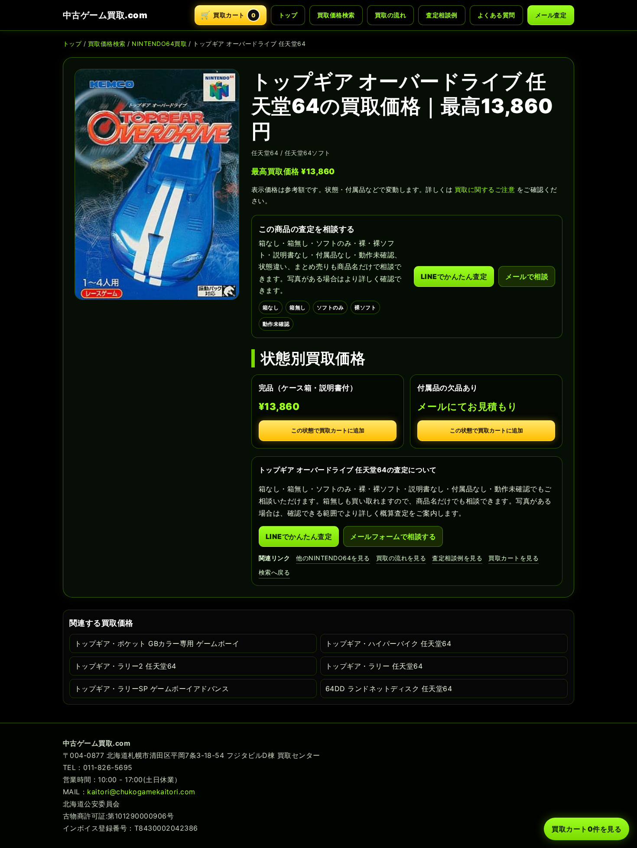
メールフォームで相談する (393, 536)
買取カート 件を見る (586, 829)
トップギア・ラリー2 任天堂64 (125, 666)
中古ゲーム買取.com (105, 15)
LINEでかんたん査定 (454, 276)
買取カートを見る (513, 558)
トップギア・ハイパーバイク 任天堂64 (388, 643)
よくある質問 (496, 15)
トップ (288, 15)
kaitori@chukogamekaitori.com (141, 791)
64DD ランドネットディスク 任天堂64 (388, 688)
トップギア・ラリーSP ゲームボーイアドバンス (152, 688)
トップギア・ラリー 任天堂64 (373, 666)
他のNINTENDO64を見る (333, 558)
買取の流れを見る (401, 558)
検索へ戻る (274, 572)
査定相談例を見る (457, 558)
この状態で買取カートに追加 (327, 430)
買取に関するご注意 (485, 189)
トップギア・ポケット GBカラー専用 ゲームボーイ (157, 643)
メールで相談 (526, 276)
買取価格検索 (336, 15)
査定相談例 (441, 15)
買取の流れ (390, 15)
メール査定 (550, 15)
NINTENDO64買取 (159, 43)
